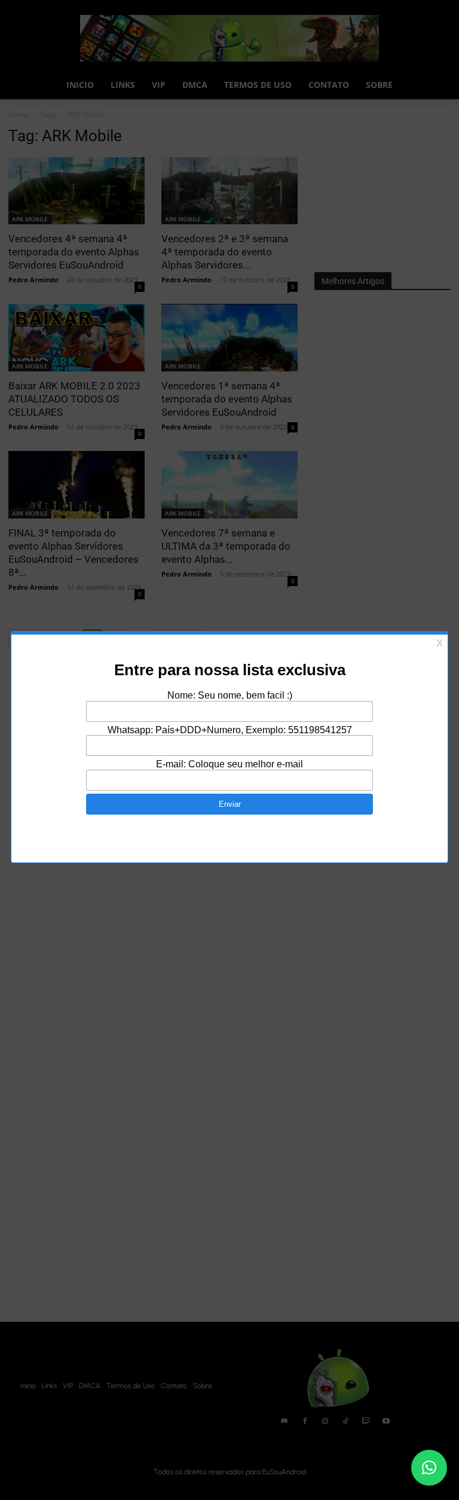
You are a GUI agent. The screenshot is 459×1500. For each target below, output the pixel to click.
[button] (429, 1468)
